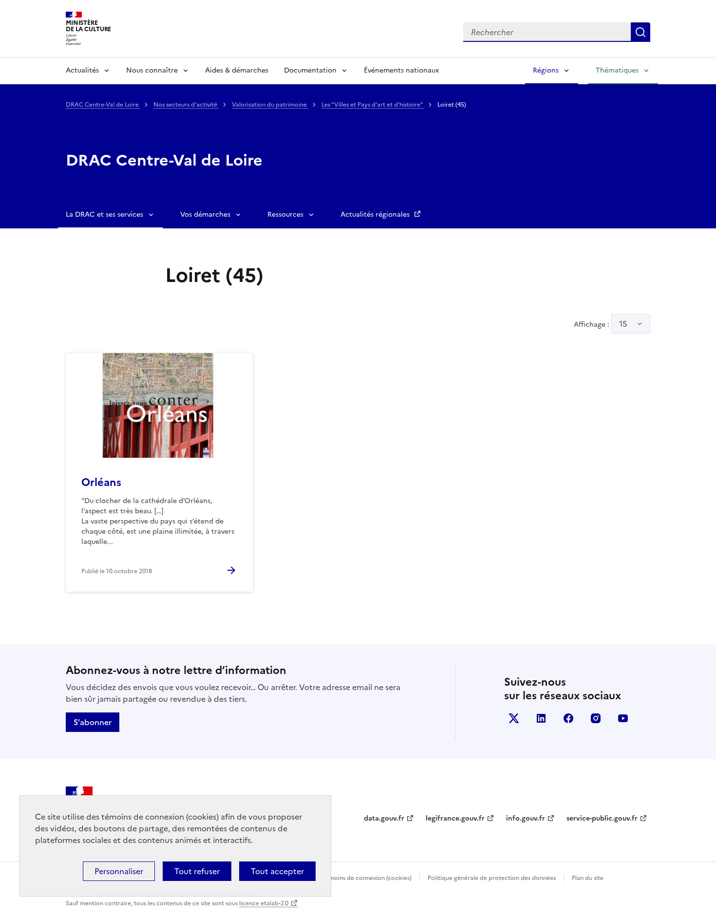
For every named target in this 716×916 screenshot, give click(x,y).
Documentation (310, 70)
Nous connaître (152, 70)
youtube (623, 718)
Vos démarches (205, 214)
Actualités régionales (376, 214)
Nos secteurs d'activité (186, 104)
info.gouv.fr (525, 818)
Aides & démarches (236, 70)
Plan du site (587, 878)
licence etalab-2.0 (263, 903)
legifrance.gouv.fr (455, 818)
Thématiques (617, 70)
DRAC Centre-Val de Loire (103, 104)
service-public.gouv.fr (602, 818)
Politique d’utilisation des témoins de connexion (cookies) (331, 878)
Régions (546, 70)
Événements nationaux (401, 70)
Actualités (82, 70)
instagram (595, 718)
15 (623, 324)
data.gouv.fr (384, 818)
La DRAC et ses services (104, 214)
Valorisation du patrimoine (270, 104)
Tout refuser (197, 871)
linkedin (541, 718)
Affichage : (600, 324)
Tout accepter (277, 871)
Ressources (285, 214)
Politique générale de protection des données (492, 878)
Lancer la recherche (640, 32)
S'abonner (93, 722)
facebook (568, 718)
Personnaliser (118, 871)
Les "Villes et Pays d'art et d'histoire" (372, 104)
